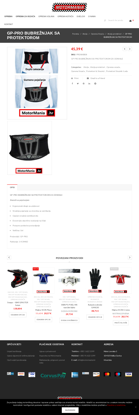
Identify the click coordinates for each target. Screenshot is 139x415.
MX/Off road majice (43, 302)
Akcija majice (47, 297)
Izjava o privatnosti (47, 351)
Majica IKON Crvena (121, 310)
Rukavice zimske (95, 302)
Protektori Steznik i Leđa (117, 71)
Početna (75, 34)
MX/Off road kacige (17, 297)
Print (76, 78)
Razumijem (70, 410)
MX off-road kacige (17, 295)
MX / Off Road (21, 292)
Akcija (85, 34)
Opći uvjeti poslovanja (16, 360)
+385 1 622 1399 (86, 351)
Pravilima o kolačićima (116, 405)
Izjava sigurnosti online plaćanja (21, 355)
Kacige (11, 292)
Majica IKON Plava (43, 310)
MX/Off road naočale (69, 299)
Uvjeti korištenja (14, 351)
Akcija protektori (114, 34)
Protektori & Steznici (95, 71)
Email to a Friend (97, 78)
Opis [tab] (12, 187)
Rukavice (95, 299)
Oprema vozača (113, 67)
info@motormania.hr (87, 360)
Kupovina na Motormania (50, 355)
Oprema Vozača (97, 34)
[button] (69, 320)
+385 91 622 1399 (87, 355)
